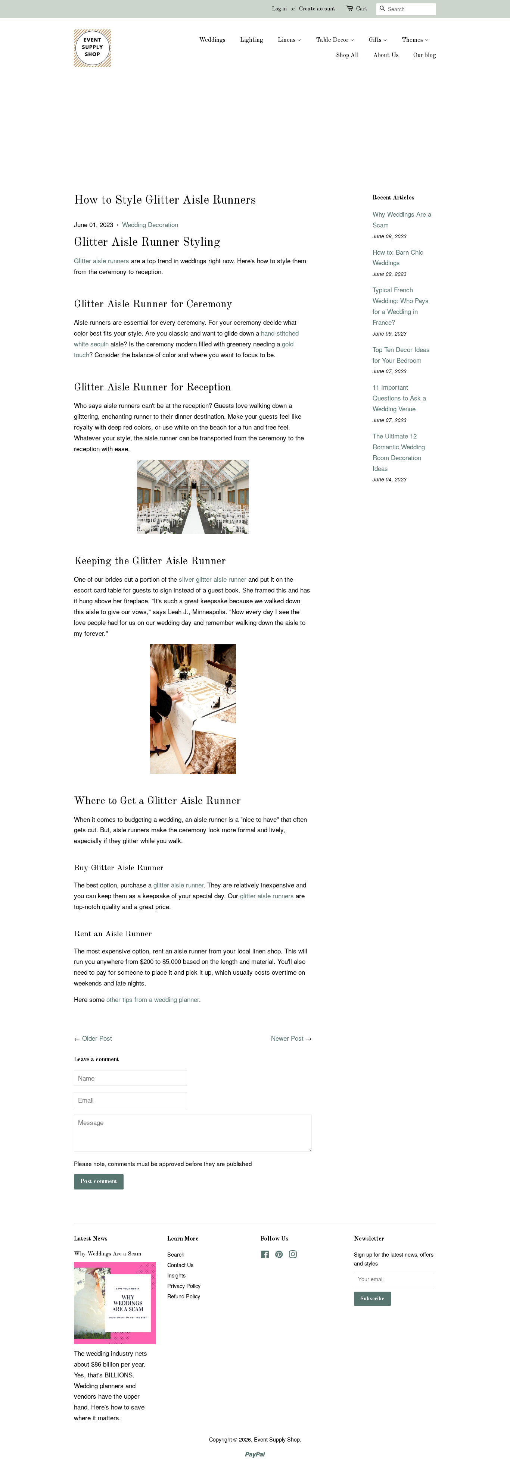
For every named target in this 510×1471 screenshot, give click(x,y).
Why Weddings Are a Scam (107, 1254)
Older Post (97, 1038)
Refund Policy (183, 1296)
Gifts (376, 40)
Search (175, 1254)
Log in (279, 9)
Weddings (212, 40)
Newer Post (287, 1038)
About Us (386, 56)
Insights (176, 1275)
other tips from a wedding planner (152, 999)
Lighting (251, 40)
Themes (413, 40)
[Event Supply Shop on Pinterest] (279, 1255)
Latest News (91, 1239)
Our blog (424, 56)
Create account (317, 9)
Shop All (347, 56)
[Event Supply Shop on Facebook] (265, 1255)
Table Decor (333, 40)
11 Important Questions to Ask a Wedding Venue (399, 397)
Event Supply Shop (277, 1439)
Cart (361, 9)
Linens (287, 40)
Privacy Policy (183, 1285)
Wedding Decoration (150, 224)
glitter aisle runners (268, 895)
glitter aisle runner (178, 884)
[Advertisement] (255, 136)
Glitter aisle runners (101, 260)
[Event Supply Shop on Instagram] (293, 1255)
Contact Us (180, 1265)
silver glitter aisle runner (212, 579)
